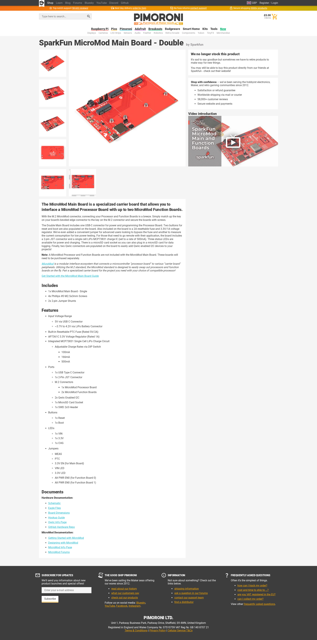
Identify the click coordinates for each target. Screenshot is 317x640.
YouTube (101, 2)
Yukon (201, 33)
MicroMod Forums (59, 552)
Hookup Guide (56, 517)
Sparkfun (196, 44)
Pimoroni (126, 29)
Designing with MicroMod (63, 542)
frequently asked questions (259, 604)
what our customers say (125, 593)
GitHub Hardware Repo (61, 527)
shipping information (186, 588)
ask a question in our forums (191, 593)
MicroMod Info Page (60, 547)
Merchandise (223, 33)
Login (274, 2)
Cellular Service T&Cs (180, 630)
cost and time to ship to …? (253, 590)
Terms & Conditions (136, 630)
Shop (50, 2)
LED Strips (115, 33)
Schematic (54, 503)
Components (188, 33)
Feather (147, 33)
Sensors (128, 33)
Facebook (121, 605)
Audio (138, 33)
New (223, 29)
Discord (113, 2)
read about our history (124, 588)
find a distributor (184, 602)
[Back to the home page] (158, 19)
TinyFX (210, 33)
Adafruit (140, 29)
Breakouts (155, 29)
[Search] (89, 16)
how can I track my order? (252, 585)
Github (125, 2)
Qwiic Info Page (57, 522)
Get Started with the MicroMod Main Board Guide (70, 276)
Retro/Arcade (172, 33)
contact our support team (189, 597)
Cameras (103, 33)
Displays (91, 33)
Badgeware (172, 29)
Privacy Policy (157, 630)
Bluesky (89, 2)
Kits (205, 29)
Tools (213, 29)
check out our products (124, 597)
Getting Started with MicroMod (66, 538)
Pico (114, 29)
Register (264, 2)
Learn (59, 2)
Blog (67, 2)
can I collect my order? (250, 598)
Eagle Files (54, 508)
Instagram (135, 605)
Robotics (158, 33)
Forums (77, 2)
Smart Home (191, 29)
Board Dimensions (59, 512)
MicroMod (47, 263)
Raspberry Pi (99, 29)
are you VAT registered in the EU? (256, 594)
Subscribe (50, 598)
